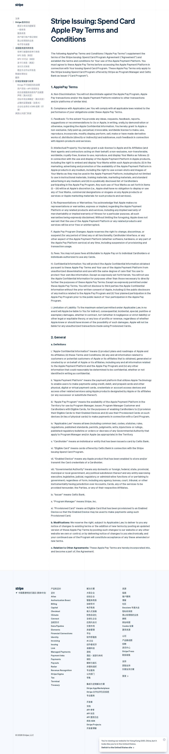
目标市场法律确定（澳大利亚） (31, 99)
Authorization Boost (61, 600)
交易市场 (91, 626)
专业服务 (91, 670)
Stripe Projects (94, 724)
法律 (17, 18)
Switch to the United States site (116, 747)
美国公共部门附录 (23, 113)
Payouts (55, 663)
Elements (55, 629)
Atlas (53, 596)
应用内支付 (92, 622)
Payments (56, 659)
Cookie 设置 (127, 626)
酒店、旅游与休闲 (95, 655)
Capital (54, 607)
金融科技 (91, 648)
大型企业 (91, 592)
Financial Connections (61, 633)
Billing (54, 604)
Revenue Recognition (61, 670)
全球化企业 (92, 618)
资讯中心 (126, 647)
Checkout (55, 611)
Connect (55, 618)
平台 (89, 633)
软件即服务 (92, 637)
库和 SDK (91, 720)
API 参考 (90, 709)
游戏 (89, 651)
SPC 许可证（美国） (26, 59)
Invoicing (55, 640)
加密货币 (55, 622)
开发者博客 (92, 728)
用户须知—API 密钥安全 (28, 88)
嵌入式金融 (92, 611)
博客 (124, 600)
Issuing (54, 644)
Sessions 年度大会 (131, 607)
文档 (89, 706)
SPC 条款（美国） (25, 55)
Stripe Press (128, 651)
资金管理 (91, 629)
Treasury (55, 685)
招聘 (124, 644)
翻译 (17, 77)
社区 (124, 604)
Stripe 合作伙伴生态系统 (98, 692)
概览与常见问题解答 (26, 26)
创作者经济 (92, 644)
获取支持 (126, 665)
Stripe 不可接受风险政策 (28, 85)
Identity (55, 637)
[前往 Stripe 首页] (18, 588)
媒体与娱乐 (92, 663)
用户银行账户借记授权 (27, 37)
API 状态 (90, 713)
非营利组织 (92, 666)
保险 (89, 659)
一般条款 (21, 29)
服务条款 (21, 33)
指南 (124, 592)
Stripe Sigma (57, 674)
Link (53, 648)
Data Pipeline (57, 626)
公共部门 (91, 674)
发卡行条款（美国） (26, 62)
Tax (53, 677)
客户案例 (126, 596)
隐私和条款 (127, 611)
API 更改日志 (92, 717)
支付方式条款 (23, 66)
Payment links (58, 655)
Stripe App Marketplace (98, 688)
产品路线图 (127, 640)
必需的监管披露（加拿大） (29, 102)
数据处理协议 (21, 73)
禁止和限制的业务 (25, 40)
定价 (53, 592)
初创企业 (91, 596)
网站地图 (126, 622)
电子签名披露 (23, 44)
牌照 (124, 618)
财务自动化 (92, 615)
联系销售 (126, 655)
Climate (54, 615)
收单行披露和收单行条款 (28, 51)
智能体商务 (92, 600)
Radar (54, 666)
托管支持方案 (128, 669)
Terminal (55, 681)
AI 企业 (90, 640)
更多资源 (126, 629)
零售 (89, 677)
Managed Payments (61, 651)
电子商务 (91, 607)
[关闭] (164, 740)
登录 (124, 676)
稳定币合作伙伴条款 (26, 70)
